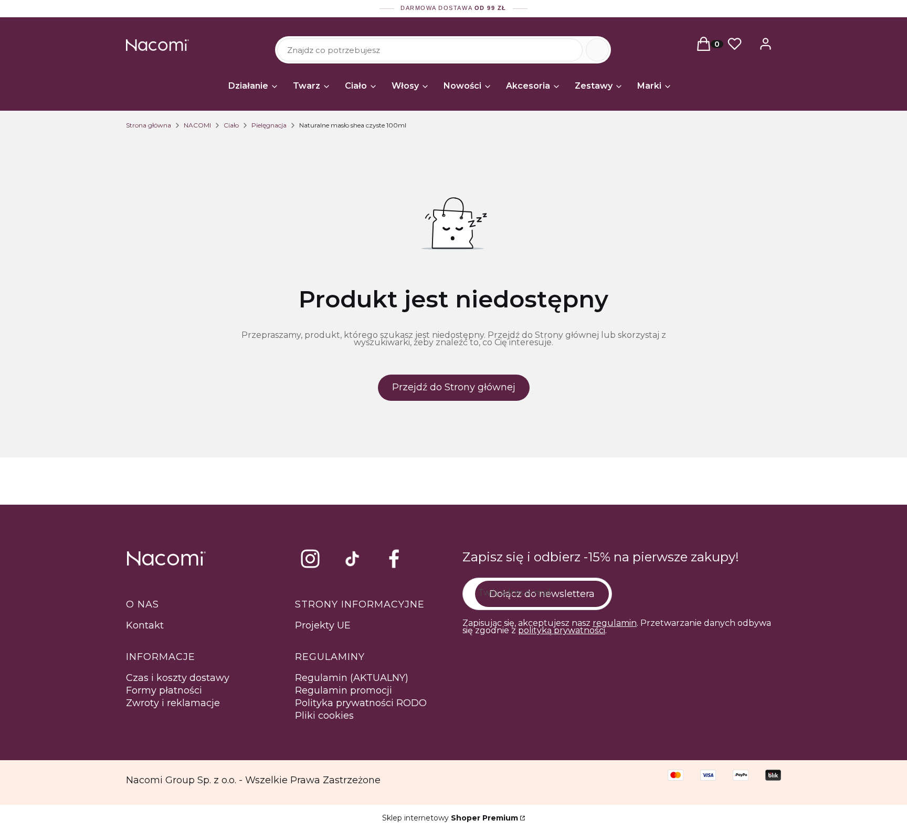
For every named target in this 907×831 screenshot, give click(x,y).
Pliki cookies (324, 715)
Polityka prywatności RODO (361, 703)
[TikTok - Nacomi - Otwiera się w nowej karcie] (352, 558)
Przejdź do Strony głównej (453, 387)
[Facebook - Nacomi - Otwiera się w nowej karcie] (394, 558)
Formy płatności (164, 690)
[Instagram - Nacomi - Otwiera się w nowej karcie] (310, 558)
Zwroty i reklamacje (173, 703)
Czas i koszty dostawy (177, 678)
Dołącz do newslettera (542, 594)
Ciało (231, 125)
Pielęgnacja (269, 125)
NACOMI (197, 125)
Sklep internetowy (450, 818)
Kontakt (145, 625)
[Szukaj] (597, 49)
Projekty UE (323, 625)
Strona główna (148, 125)
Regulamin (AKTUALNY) (351, 678)
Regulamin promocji (343, 690)
